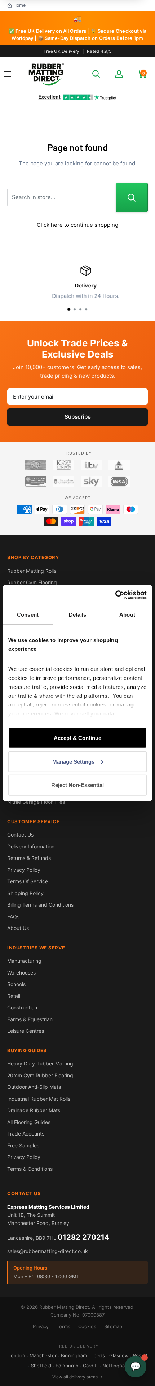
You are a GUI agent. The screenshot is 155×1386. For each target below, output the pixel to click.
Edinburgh (67, 1365)
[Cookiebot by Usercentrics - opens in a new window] (115, 594)
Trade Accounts (25, 1134)
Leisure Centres (25, 1031)
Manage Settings (73, 761)
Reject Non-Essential (77, 785)
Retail (13, 996)
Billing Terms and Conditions (40, 905)
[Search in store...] (132, 197)
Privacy (41, 1326)
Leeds (98, 1355)
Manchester (43, 1355)
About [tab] (127, 615)
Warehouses (21, 973)
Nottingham (115, 1365)
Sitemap (113, 1326)
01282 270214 (84, 1237)
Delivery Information (30, 846)
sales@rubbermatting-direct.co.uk (47, 1251)
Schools (16, 984)
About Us (18, 928)
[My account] (118, 74)
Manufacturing (24, 961)
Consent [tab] (28, 615)
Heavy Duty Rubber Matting (40, 1063)
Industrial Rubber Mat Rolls (38, 1099)
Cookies (87, 1326)
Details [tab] (78, 615)
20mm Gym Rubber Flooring (40, 1075)
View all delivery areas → (77, 1377)
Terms (63, 1326)
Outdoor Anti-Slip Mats (34, 1087)
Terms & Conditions (30, 1169)
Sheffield (41, 1365)
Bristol (140, 1355)
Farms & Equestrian (30, 1019)
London (16, 1355)
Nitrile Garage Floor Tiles (36, 802)
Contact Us (20, 835)
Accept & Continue (77, 738)
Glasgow (119, 1355)
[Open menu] (7, 74)
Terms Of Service (27, 881)
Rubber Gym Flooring (32, 582)
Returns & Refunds (29, 858)
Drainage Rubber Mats (33, 1110)
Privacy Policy (23, 870)
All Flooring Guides (28, 1122)
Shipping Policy (25, 893)
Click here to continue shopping (77, 224)
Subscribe (78, 416)
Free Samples (23, 1145)
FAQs (13, 916)
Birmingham (74, 1355)
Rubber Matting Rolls (31, 571)
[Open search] (96, 74)
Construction (22, 1007)
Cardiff (90, 1365)
